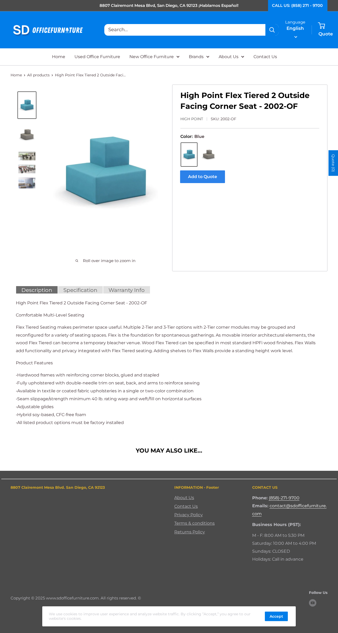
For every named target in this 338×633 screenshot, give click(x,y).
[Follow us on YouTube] (312, 602)
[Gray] (208, 154)
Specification (80, 290)
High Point (191, 119)
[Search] (272, 30)
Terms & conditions (194, 523)
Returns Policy (189, 531)
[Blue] (189, 154)
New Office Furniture (151, 56)
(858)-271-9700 (284, 497)
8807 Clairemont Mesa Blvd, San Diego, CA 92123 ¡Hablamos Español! (169, 5)
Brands (196, 56)
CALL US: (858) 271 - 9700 (297, 5)
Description (36, 290)
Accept (276, 616)
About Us (228, 56)
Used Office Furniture (97, 56)
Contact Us (265, 56)
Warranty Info (127, 290)
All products (38, 75)
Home (58, 56)
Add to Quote (202, 176)
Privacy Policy (188, 514)
